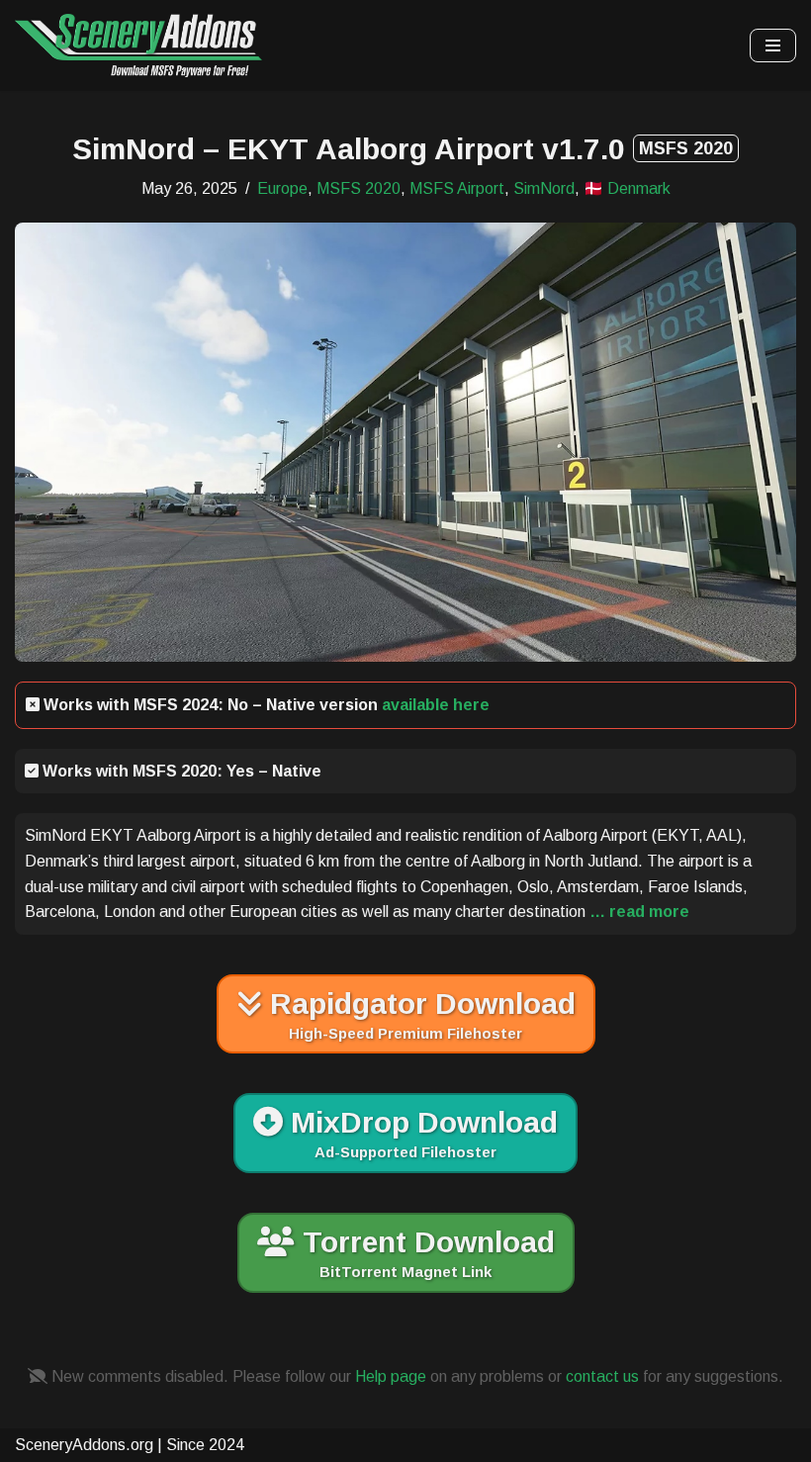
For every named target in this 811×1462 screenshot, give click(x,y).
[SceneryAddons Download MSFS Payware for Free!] (138, 45)
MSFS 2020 (358, 188)
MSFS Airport (456, 188)
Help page (390, 1376)
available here (436, 704)
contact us (602, 1376)
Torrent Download (425, 1253)
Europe (282, 188)
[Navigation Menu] (773, 45)
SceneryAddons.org (84, 1444)
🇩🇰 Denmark (627, 188)
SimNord (544, 188)
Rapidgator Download (419, 1014)
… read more (637, 911)
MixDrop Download (420, 1133)
